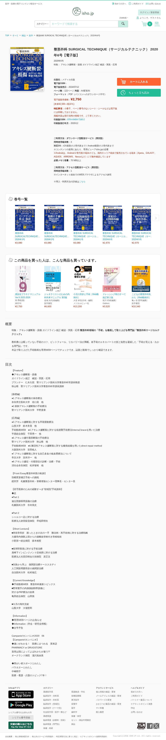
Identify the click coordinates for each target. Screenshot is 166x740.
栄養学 (74, 704)
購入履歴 (100, 712)
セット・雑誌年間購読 (81, 720)
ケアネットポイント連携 (141, 704)
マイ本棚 (100, 708)
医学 (31, 35)
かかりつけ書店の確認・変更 (108, 704)
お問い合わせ (155, 4)
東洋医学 (75, 700)
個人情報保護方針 (22, 736)
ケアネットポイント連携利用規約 (93, 736)
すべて (15, 35)
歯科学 (74, 712)
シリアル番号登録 (21, 717)
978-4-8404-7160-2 (76, 119)
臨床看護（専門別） (52, 724)
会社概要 (8, 736)
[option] (29, 225)
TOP (7, 35)
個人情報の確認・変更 (105, 692)
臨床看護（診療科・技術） (55, 720)
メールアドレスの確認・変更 (108, 696)
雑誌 (24, 35)
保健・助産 (48, 728)
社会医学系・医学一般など (55, 712)
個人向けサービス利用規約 (42, 736)
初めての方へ (120, 4)
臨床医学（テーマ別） (53, 708)
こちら (82, 181)
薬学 (73, 708)
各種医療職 (76, 696)
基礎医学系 (48, 692)
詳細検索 (123, 18)
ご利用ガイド (137, 4)
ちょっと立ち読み (139, 92)
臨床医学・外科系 (51, 700)
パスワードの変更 (104, 700)
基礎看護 (47, 716)
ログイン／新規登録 (149, 12)
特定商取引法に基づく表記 (66, 736)
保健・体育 (76, 716)
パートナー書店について (141, 700)
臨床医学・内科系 (51, 696)
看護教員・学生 (78, 692)
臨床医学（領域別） (52, 704)
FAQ (133, 708)
